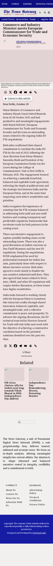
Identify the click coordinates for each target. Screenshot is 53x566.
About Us (11, 490)
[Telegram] (20, 92)
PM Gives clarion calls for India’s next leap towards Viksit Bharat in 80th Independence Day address (14, 391)
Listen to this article (19, 98)
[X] (10, 92)
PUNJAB (15, 4)
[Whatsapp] (5, 92)
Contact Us (12, 494)
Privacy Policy (37, 504)
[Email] (25, 92)
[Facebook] (15, 92)
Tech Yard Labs (39, 533)
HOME (5, 4)
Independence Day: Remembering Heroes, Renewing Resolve (37, 389)
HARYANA (27, 4)
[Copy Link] (35, 92)
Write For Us (13, 498)
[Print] (30, 92)
